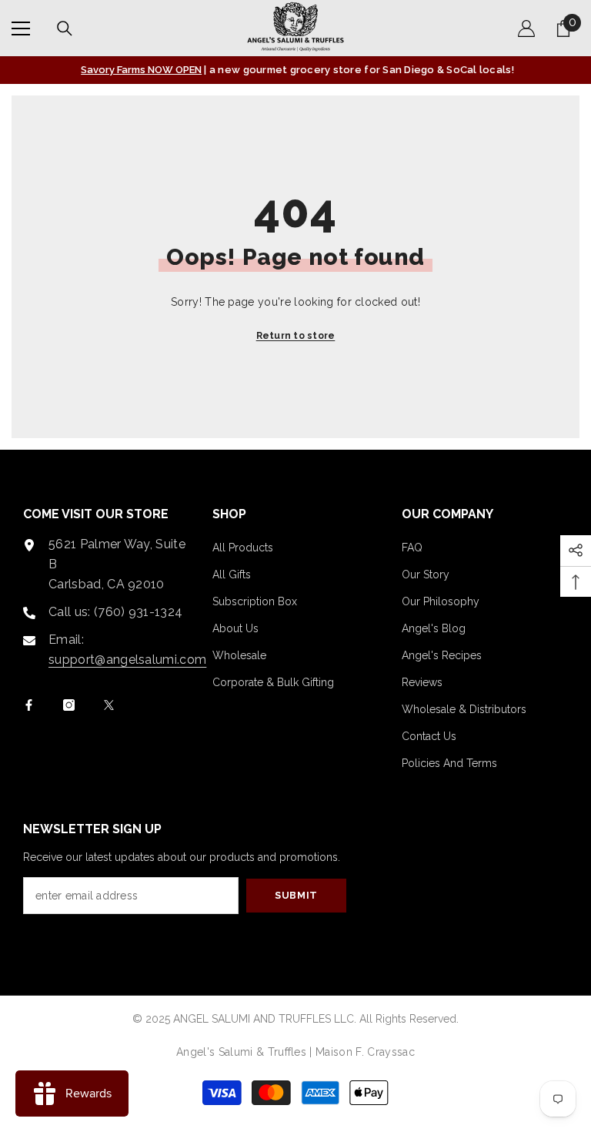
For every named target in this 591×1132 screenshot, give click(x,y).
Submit (296, 895)
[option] (295, 70)
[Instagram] (69, 705)
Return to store (296, 335)
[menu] (21, 28)
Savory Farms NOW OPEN (141, 69)
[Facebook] (29, 705)
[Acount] (526, 28)
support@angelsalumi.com (127, 659)
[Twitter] (109, 705)
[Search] (64, 28)
